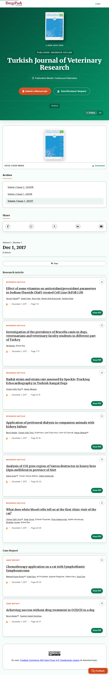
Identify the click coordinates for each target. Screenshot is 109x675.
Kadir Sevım (29, 519)
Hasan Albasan (30, 389)
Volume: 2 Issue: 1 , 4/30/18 (20, 194)
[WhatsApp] (31, 226)
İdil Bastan (10, 346)
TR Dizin (54, 106)
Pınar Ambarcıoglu (59, 519)
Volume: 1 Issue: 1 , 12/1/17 (20, 201)
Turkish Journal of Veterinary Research (54, 63)
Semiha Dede (67, 299)
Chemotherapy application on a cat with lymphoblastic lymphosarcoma (45, 568)
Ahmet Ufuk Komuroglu (51, 299)
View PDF (97, 313)
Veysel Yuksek (12, 299)
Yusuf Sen (81, 577)
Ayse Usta (36, 299)
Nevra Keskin (11, 433)
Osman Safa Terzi (26, 433)
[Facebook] (7, 226)
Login (97, 4)
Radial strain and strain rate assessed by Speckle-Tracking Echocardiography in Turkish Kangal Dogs (48, 381)
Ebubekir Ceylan (13, 522)
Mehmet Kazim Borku (15, 577)
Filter (56, 264)
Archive (7, 175)
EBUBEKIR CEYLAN (61, 52)
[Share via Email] (101, 226)
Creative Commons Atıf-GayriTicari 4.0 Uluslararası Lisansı (49, 660)
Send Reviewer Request (73, 91)
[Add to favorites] (101, 282)
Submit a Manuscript (36, 91)
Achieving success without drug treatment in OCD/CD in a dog (50, 610)
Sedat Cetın (26, 299)
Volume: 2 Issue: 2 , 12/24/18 (20, 187)
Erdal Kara (31, 577)
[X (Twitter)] (54, 226)
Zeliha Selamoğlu (46, 476)
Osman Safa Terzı (13, 389)
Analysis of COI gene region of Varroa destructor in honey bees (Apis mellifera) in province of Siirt (51, 468)
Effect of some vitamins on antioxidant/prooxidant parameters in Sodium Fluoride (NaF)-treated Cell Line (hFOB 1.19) (51, 290)
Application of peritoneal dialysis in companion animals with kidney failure (50, 424)
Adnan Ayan (11, 476)
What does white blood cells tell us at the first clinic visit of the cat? (51, 511)
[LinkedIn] (78, 226)
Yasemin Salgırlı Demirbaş (31, 616)
